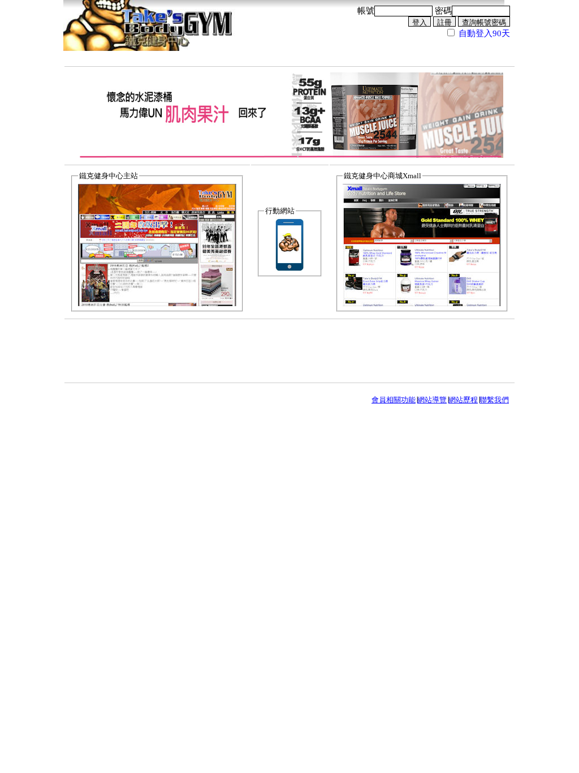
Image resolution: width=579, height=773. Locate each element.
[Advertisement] (289, 350)
